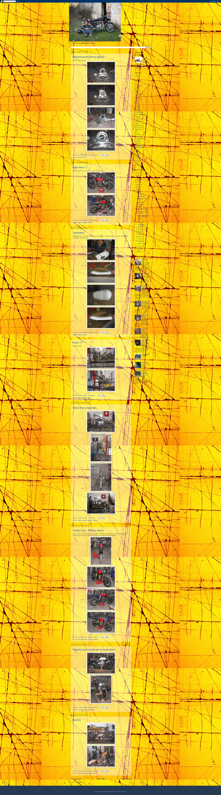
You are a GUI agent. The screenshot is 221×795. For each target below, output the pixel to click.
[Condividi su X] (105, 155)
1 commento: (91, 395)
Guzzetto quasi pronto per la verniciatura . (94, 649)
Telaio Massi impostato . (85, 407)
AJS (136, 83)
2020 (137, 175)
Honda (79, 222)
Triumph (137, 158)
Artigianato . (79, 232)
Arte (136, 88)
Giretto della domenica (145, 363)
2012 (137, 246)
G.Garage (137, 75)
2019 (137, 177)
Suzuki (136, 151)
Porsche (137, 140)
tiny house (137, 154)
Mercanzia (137, 125)
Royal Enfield (138, 147)
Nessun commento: (93, 155)
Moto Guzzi (87, 709)
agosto (139, 227)
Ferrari (136, 105)
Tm (135, 156)
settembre (140, 224)
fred (146, 57)
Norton (79, 157)
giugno (139, 231)
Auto (136, 90)
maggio (140, 234)
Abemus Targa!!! (146, 273)
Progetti (137, 143)
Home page (101, 779)
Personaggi (137, 138)
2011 (137, 249)
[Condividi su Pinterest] (108, 155)
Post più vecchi (126, 779)
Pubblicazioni (138, 145)
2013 (137, 192)
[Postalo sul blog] (103, 155)
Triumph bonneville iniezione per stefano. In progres (145, 374)
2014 (137, 189)
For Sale (137, 110)
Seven (136, 149)
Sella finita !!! (80, 167)
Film (136, 108)
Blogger (124, 791)
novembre (140, 196)
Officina (84, 157)
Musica (136, 129)
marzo (139, 238)
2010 (137, 251)
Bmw (136, 92)
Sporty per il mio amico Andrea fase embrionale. (146, 303)
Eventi (136, 101)
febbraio (140, 241)
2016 (137, 184)
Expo (136, 103)
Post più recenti (76, 779)
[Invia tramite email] (101, 155)
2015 (137, 187)
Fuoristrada (80, 639)
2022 (137, 173)
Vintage (136, 160)
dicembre (140, 194)
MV (135, 132)
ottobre (140, 222)
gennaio (140, 243)
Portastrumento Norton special (88, 56)
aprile (139, 236)
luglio (139, 229)
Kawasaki (137, 121)
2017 (137, 182)
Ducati (136, 97)
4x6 (114, 791)
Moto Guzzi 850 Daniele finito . (146, 354)
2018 (137, 180)
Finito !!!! (78, 342)
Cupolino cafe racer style (145, 341)
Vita (136, 162)
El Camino (137, 99)
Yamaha (137, 165)
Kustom (77, 719)
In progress (84, 222)
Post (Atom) (79, 782)
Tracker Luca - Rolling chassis (88, 530)
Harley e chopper (82, 397)
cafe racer (137, 94)
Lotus (136, 123)
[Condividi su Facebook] (106, 155)
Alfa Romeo (138, 86)
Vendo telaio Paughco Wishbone (145, 287)
